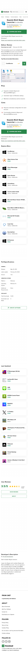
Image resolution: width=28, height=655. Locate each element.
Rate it (14, 496)
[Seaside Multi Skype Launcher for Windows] (3, 23)
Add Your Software (6, 609)
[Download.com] (5, 12)
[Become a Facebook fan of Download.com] (3, 641)
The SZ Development (8, 556)
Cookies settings (6, 633)
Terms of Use (5, 625)
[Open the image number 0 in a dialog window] (13, 75)
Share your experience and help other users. (13, 40)
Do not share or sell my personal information (12, 630)
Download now (15, 32)
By (13, 25)
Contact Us (4, 612)
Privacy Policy (5, 622)
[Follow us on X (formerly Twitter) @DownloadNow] (6, 641)
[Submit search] (11, 12)
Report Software (15, 307)
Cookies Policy (5, 628)
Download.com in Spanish (8, 614)
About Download (6, 606)
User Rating (10, 26)
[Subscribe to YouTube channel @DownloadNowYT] (9, 641)
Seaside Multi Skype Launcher (15, 21)
